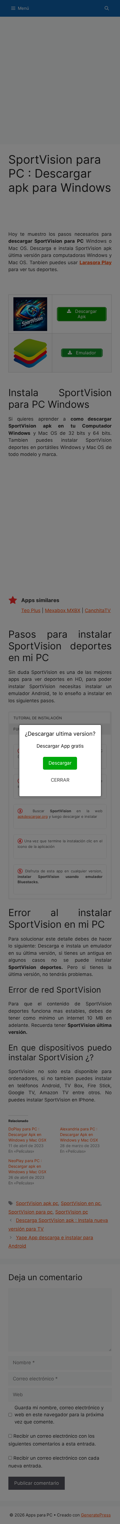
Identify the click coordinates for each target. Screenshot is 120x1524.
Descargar (60, 763)
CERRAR (60, 780)
